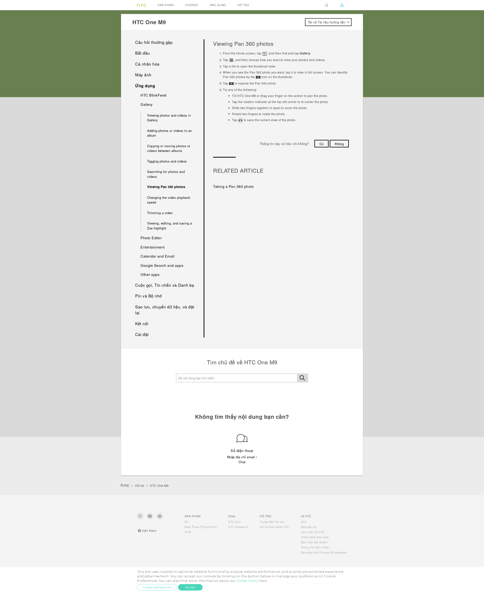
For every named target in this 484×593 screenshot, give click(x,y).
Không (339, 143)
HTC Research (238, 527)
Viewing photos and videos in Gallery (169, 117)
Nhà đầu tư (308, 527)
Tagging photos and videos (167, 161)
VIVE (188, 532)
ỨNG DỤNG (217, 5)
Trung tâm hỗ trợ (272, 522)
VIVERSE (191, 5)
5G (186, 522)
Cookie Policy (247, 581)
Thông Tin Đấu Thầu (315, 547)
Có (321, 143)
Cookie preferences (157, 587)
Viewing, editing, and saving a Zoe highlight (169, 225)
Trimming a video (160, 212)
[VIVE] (342, 5)
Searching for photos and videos (166, 174)
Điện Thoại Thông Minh (201, 527)
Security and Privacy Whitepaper (324, 552)
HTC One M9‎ (159, 485)
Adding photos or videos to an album (169, 133)
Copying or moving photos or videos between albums (168, 148)
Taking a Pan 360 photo (233, 186)
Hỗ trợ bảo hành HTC (274, 527)
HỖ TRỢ (243, 5)
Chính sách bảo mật (315, 537)
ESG (304, 522)
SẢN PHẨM (165, 5)
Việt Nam (149, 531)
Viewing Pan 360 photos (166, 186)
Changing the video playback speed (168, 200)
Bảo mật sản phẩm (314, 542)
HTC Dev (234, 522)
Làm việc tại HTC (313, 532)
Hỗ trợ (139, 485)
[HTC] (141, 5)
